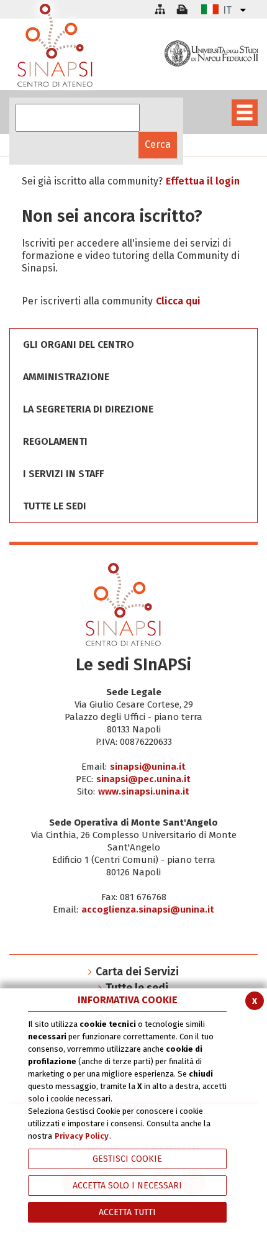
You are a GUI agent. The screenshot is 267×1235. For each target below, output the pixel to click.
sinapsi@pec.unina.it (143, 779)
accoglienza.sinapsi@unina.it (147, 909)
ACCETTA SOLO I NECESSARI (127, 1185)
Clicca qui (178, 301)
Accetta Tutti (127, 1212)
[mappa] (159, 9)
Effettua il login (203, 181)
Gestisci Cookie (127, 1159)
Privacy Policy (82, 1136)
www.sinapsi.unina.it (143, 791)
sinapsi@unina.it (148, 766)
